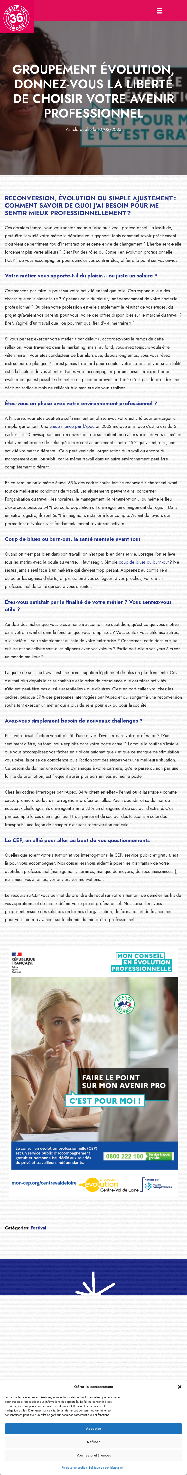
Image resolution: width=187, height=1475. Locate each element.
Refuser (93, 1442)
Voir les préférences (93, 1455)
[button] (179, 1386)
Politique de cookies (74, 1468)
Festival (38, 1228)
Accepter (93, 1428)
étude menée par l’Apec (71, 426)
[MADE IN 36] (17, 16)
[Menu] (159, 10)
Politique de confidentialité (106, 1468)
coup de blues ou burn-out (144, 562)
